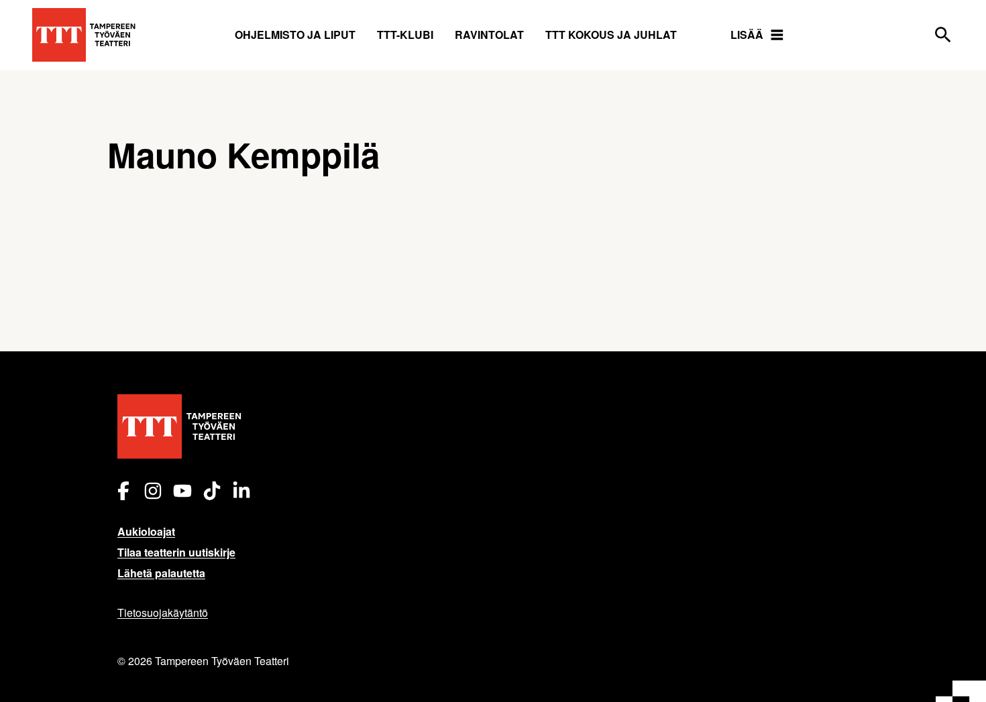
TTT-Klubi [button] (405, 34)
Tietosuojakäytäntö (162, 612)
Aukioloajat (146, 531)
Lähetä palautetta (161, 573)
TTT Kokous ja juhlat (611, 34)
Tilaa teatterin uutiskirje (176, 552)
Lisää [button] (746, 34)
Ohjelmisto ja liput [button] (295, 34)
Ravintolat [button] (489, 34)
